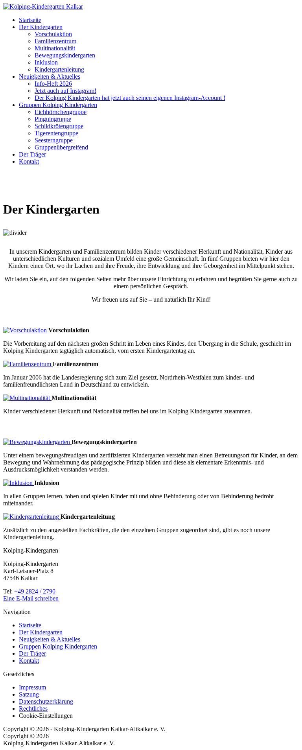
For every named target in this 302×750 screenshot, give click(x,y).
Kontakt (29, 161)
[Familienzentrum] (28, 364)
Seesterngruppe (54, 140)
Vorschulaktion (53, 34)
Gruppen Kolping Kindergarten (58, 104)
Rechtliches (33, 708)
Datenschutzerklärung (46, 701)
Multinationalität (55, 48)
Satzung (29, 694)
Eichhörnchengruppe (61, 112)
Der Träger (32, 154)
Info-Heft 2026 (53, 83)
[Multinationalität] (27, 397)
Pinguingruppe (53, 119)
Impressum (32, 687)
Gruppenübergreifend (61, 147)
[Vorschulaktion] (25, 330)
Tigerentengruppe (56, 133)
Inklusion (46, 62)
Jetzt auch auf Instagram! (65, 90)
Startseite (30, 20)
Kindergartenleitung (59, 69)
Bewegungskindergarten (65, 55)
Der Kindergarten (41, 27)
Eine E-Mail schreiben (31, 598)
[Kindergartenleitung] (32, 516)
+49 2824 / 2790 (34, 591)
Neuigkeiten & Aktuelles (49, 76)
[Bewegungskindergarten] (37, 442)
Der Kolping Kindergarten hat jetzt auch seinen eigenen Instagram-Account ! (130, 97)
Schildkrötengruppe (59, 126)
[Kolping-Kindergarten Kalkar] (43, 6)
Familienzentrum (55, 41)
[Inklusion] (18, 482)
